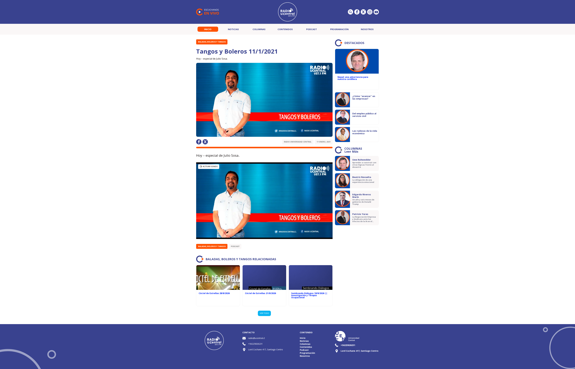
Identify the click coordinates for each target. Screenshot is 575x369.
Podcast (311, 29)
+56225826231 (255, 343)
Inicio (207, 29)
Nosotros (367, 29)
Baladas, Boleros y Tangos (212, 42)
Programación (339, 29)
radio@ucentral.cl (256, 338)
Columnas (259, 29)
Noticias (233, 29)
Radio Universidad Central (297, 142)
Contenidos (285, 29)
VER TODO (264, 313)
